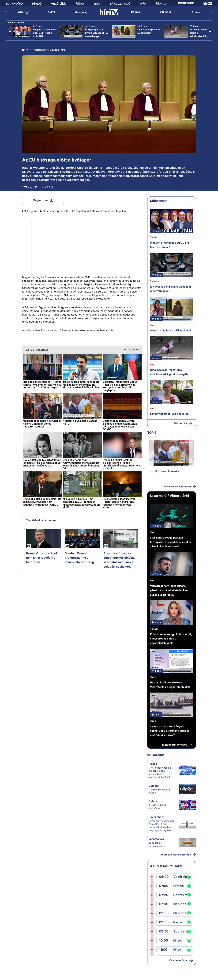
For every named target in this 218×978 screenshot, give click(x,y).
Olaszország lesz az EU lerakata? (148, 31)
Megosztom (40, 200)
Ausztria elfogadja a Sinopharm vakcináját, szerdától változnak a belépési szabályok (119, 560)
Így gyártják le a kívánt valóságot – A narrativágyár (96, 33)
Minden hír (180, 423)
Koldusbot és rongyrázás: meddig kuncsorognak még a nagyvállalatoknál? (171, 639)
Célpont (154, 785)
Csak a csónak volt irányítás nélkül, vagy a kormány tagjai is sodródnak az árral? (169, 731)
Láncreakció (156, 838)
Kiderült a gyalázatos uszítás (164, 471)
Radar (178, 922)
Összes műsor (178, 960)
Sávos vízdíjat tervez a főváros (169, 413)
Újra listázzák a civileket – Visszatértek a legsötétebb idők (170, 685)
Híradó (153, 763)
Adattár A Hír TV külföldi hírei (50, 49)
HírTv (25, 49)
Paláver (154, 628)
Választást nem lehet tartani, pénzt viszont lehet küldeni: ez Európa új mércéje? (169, 590)
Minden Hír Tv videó (174, 744)
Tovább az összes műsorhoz (175, 854)
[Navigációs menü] (6, 12)
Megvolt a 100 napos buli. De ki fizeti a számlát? (44, 33)
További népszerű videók (177, 486)
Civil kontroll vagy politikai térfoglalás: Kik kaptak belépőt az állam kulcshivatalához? (171, 542)
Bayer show (156, 817)
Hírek (153, 325)
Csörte (153, 237)
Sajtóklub (155, 281)
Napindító (180, 904)
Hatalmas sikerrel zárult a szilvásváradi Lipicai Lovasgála (201, 34)
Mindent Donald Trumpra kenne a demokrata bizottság (79, 558)
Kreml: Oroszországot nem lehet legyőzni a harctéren (41, 558)
